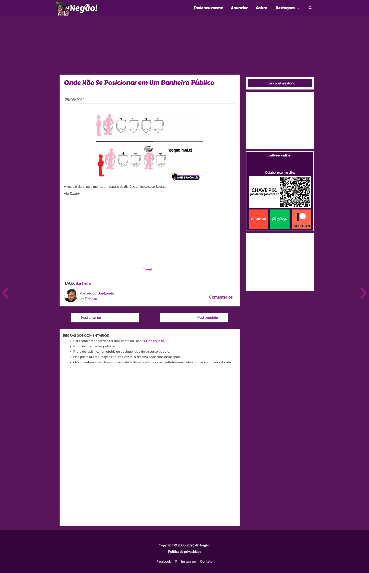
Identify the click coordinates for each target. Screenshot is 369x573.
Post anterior (89, 317)
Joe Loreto (106, 293)
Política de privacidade (184, 551)
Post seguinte (209, 317)
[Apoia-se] (259, 218)
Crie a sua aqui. (157, 341)
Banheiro (83, 283)
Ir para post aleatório (280, 83)
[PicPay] (281, 218)
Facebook (164, 561)
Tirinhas (91, 298)
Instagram (188, 561)
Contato (206, 561)
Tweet (147, 269)
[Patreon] (301, 218)
